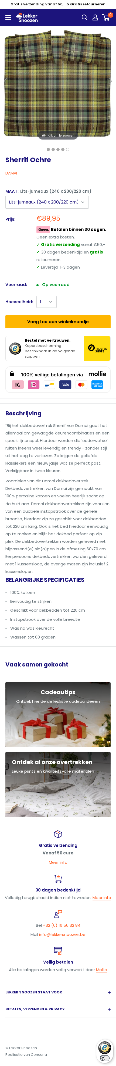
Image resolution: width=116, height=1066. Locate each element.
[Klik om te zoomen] (58, 83)
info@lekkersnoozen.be (62, 934)
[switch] (105, 1058)
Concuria (39, 1054)
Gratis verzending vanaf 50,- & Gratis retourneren (58, 4)
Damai (11, 173)
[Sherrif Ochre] (48, 149)
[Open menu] (8, 17)
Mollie (101, 969)
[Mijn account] (95, 17)
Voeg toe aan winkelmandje (58, 322)
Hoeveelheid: (19, 302)
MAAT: (48, 191)
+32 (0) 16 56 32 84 (61, 925)
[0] (106, 17)
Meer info (58, 862)
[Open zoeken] (85, 17)
